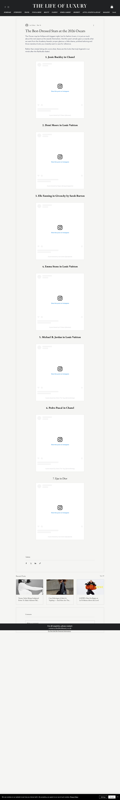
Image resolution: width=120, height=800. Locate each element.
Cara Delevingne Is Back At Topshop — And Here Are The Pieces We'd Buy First (59, 599)
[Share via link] (40, 563)
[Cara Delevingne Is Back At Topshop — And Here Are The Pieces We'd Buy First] (60, 587)
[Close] (118, 796)
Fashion (28, 557)
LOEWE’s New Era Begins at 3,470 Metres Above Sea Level (89, 599)
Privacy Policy (74, 797)
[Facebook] (5, 7)
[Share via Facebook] (26, 563)
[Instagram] (8, 7)
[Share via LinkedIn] (35, 563)
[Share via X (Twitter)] (31, 563)
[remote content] (60, 89)
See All (102, 576)
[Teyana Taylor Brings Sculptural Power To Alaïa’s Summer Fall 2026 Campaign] (29, 587)
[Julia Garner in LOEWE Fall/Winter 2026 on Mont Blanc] (90, 587)
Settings (103, 797)
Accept (112, 797)
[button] (112, 6)
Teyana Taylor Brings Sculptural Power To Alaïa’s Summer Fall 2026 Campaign (28, 599)
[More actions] (93, 25)
